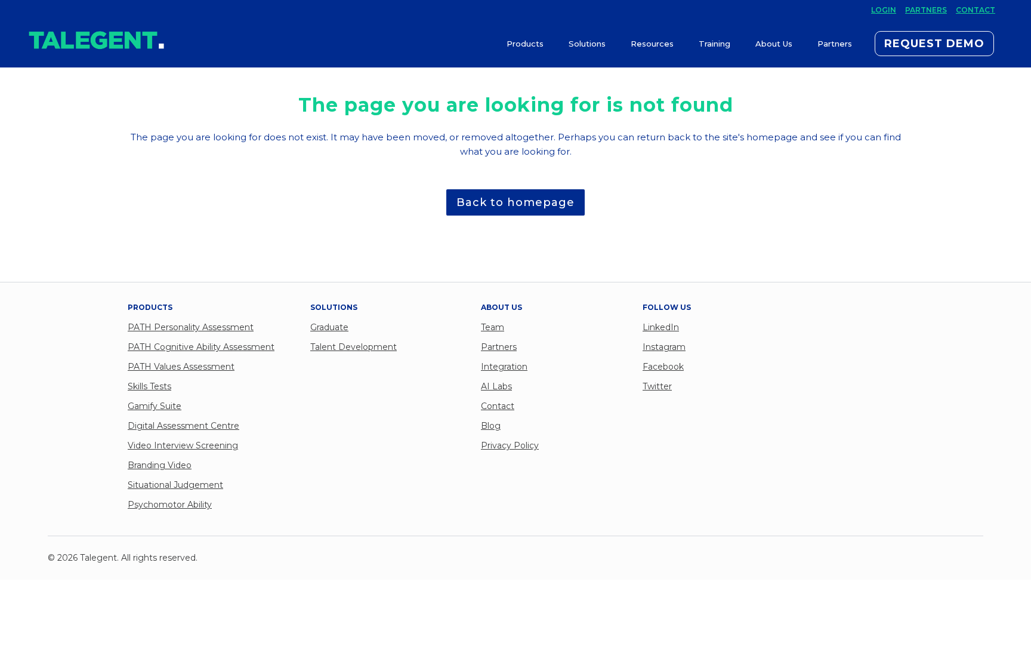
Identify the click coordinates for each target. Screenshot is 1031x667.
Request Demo (934, 43)
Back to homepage (515, 202)
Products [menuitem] (525, 43)
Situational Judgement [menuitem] (175, 484)
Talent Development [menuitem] (353, 347)
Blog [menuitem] (491, 425)
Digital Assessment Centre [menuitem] (183, 425)
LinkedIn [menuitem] (661, 327)
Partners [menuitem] (926, 9)
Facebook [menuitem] (663, 366)
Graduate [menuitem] (329, 327)
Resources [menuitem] (652, 43)
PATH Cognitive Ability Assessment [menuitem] (201, 347)
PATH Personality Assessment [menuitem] (191, 327)
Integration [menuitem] (504, 366)
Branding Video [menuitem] (160, 465)
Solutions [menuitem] (587, 43)
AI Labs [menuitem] (496, 386)
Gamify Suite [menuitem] (154, 406)
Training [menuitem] (714, 43)
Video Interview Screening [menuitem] (183, 445)
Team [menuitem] (492, 327)
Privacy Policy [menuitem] (510, 445)
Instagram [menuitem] (664, 347)
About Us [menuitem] (773, 43)
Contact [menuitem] (975, 9)
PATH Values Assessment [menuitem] (181, 366)
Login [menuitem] (883, 9)
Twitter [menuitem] (657, 386)
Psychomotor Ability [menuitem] (170, 504)
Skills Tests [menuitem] (149, 386)
